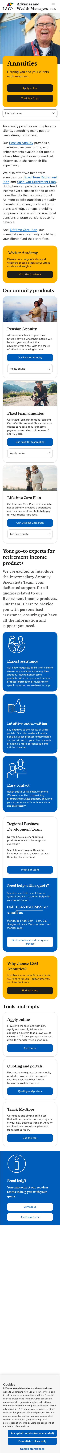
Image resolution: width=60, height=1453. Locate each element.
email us (15, 912)
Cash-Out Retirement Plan (36, 182)
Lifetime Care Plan (23, 230)
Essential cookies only (32, 1441)
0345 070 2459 (29, 907)
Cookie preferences (32, 1449)
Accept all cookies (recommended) (32, 1433)
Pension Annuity (21, 143)
